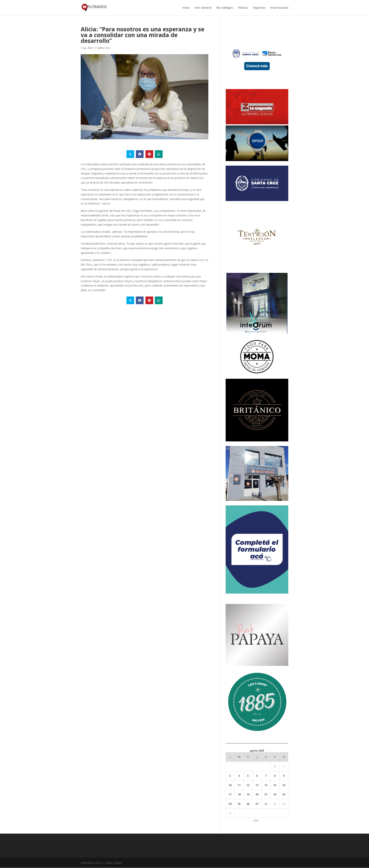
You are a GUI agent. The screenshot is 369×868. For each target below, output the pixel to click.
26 (247, 804)
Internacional (279, 7)
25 (239, 804)
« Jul (255, 820)
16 (283, 785)
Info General (203, 7)
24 (230, 804)
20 (256, 794)
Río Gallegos (224, 7)
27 (256, 804)
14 (265, 785)
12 (247, 785)
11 (239, 785)
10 (230, 785)
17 (230, 794)
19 (247, 794)
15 (274, 785)
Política (243, 7)
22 (274, 794)
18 (239, 794)
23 (283, 794)
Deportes (259, 7)
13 (256, 785)
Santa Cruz (103, 48)
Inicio (186, 7)
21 (265, 794)
